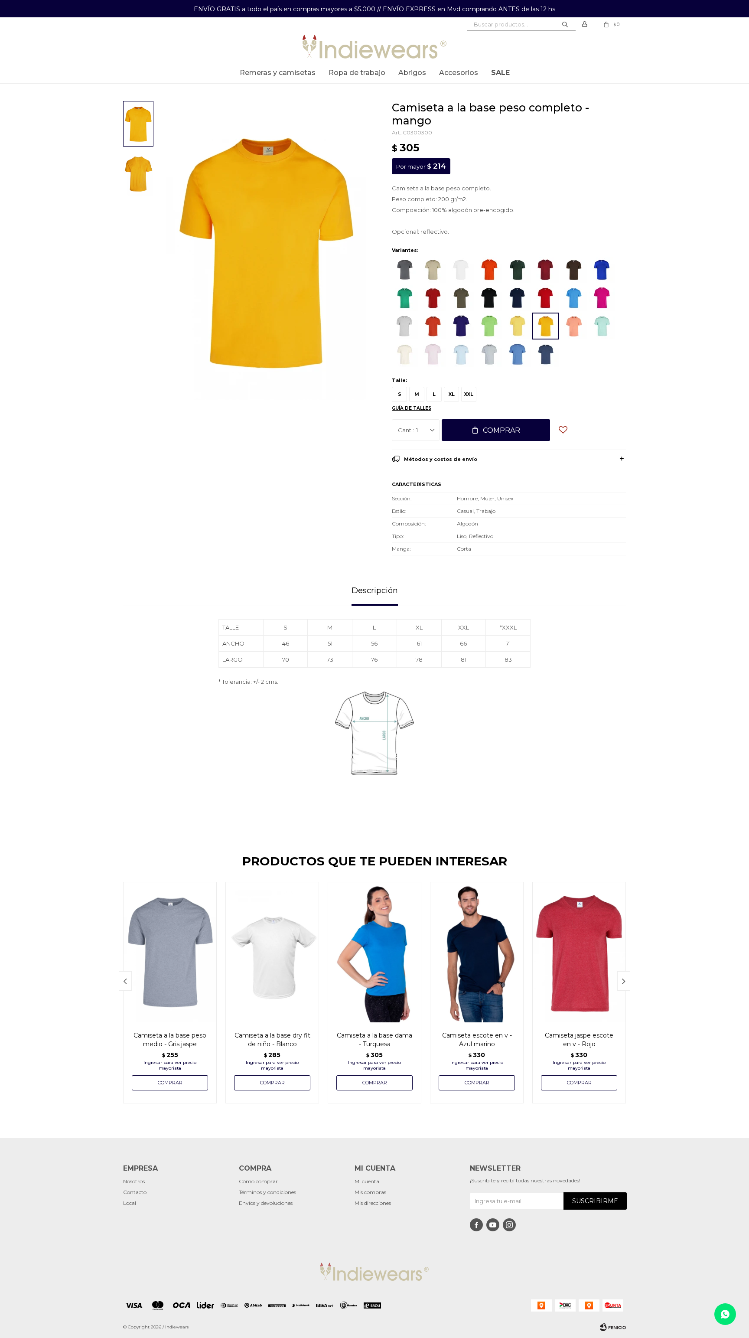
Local (129, 1203)
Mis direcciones (373, 1203)
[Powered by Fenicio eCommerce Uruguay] (613, 1327)
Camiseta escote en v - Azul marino (477, 1039)
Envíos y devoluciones (266, 1203)
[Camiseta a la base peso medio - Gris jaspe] (170, 952)
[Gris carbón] (405, 270)
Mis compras (370, 1192)
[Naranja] (489, 270)
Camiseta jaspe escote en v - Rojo (579, 1039)
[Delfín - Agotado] (546, 354)
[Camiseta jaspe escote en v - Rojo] (579, 952)
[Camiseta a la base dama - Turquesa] (374, 952)
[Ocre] (433, 326)
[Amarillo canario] (518, 326)
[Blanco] (461, 270)
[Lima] (489, 326)
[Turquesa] (574, 298)
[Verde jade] (405, 298)
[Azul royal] (602, 270)
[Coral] (574, 326)
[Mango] (546, 326)
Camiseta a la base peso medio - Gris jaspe (170, 1039)
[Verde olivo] (461, 298)
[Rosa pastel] (433, 354)
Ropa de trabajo (357, 73)
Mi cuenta (367, 1181)
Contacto (135, 1192)
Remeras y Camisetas (278, 73)
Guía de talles (411, 408)
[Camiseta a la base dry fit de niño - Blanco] (272, 952)
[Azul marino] (518, 298)
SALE (500, 73)
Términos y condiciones (267, 1192)
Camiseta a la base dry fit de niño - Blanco (272, 1039)
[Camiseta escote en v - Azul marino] (477, 952)
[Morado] (461, 326)
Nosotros (134, 1181)
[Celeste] (518, 354)
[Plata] (489, 354)
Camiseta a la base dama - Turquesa (374, 1039)
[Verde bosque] (518, 270)
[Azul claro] (461, 354)
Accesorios (458, 73)
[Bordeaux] (546, 270)
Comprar (501, 430)
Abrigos (412, 73)
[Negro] (489, 298)
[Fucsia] (602, 298)
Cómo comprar (258, 1181)
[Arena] (405, 354)
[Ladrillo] (433, 298)
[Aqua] (602, 326)
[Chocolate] (574, 270)
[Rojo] (546, 298)
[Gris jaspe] (405, 326)
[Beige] (433, 270)
